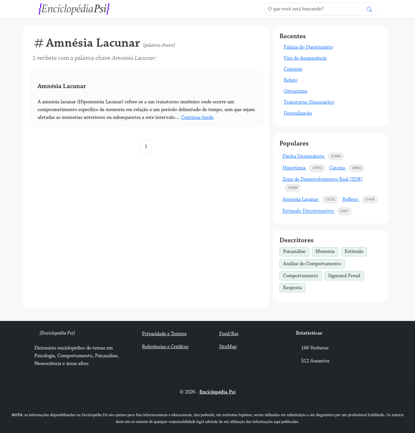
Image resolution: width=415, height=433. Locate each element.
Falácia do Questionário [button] (308, 47)
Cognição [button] (293, 69)
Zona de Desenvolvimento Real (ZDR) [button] (322, 183)
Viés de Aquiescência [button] (305, 58)
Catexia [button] (347, 168)
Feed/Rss (228, 334)
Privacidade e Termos (164, 334)
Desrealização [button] (298, 113)
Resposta (294, 287)
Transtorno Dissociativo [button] (309, 102)
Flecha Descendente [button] (313, 156)
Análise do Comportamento (314, 263)
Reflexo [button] (360, 199)
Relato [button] (290, 80)
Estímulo (356, 251)
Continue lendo (197, 117)
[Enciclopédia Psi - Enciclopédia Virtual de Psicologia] (74, 8)
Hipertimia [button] (303, 168)
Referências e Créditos (165, 347)
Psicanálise (296, 251)
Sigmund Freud (346, 275)
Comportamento (302, 275)
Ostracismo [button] (295, 91)
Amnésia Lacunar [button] (310, 199)
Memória (326, 251)
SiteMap (228, 347)
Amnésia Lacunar (62, 86)
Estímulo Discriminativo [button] (316, 211)
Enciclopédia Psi (217, 392)
